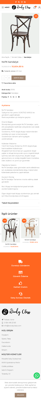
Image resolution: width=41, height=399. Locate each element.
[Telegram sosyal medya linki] (18, 96)
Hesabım (5, 335)
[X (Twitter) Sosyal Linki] (18, 2)
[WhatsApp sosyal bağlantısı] (16, 96)
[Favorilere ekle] (17, 221)
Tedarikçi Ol (6, 374)
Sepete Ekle (18, 78)
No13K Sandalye (10, 244)
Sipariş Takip (6, 339)
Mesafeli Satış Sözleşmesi (11, 359)
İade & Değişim (7, 370)
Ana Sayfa (5, 57)
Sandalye (27, 57)
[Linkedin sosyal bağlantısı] (24, 2)
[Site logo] (21, 7)
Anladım (20, 395)
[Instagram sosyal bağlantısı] (21, 2)
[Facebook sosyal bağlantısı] (16, 2)
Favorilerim (6, 342)
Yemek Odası (16, 57)
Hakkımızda (6, 346)
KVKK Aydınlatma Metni (11, 363)
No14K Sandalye (30, 240)
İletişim (4, 350)
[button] (17, 224)
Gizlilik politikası (7, 366)
